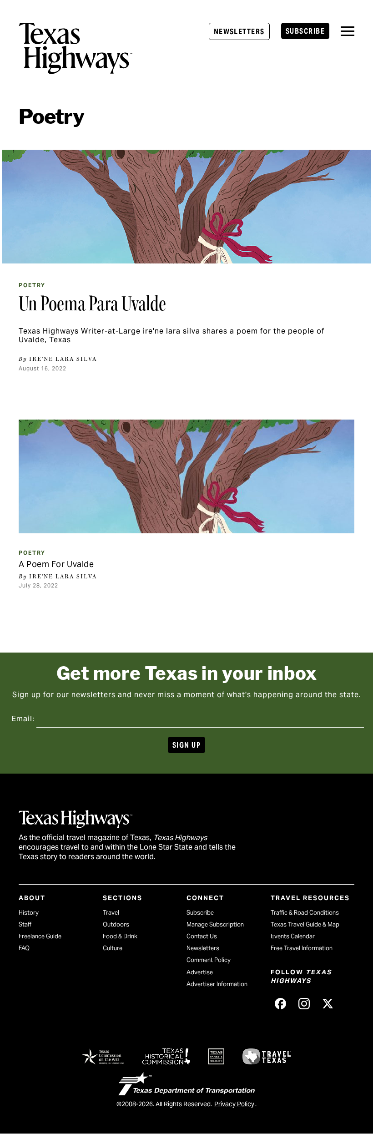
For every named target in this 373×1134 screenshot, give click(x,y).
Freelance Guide (40, 936)
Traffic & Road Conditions (305, 912)
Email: (23, 719)
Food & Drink (120, 936)
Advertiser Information (216, 984)
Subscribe (305, 31)
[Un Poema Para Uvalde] (186, 206)
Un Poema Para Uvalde (92, 303)
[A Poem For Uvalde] (186, 476)
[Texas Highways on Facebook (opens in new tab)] (281, 1004)
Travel (111, 912)
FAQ (24, 948)
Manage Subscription (215, 924)
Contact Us (201, 936)
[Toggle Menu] (347, 31)
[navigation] (347, 31)
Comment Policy (208, 960)
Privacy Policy (234, 1104)
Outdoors (116, 924)
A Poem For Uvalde (56, 564)
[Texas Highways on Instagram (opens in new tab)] (304, 1004)
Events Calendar (293, 936)
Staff (25, 924)
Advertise (199, 972)
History (29, 912)
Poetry (32, 285)
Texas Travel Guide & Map (305, 924)
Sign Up (186, 745)
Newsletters (239, 31)
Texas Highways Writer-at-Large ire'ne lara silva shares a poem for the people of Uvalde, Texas (171, 335)
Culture (112, 948)
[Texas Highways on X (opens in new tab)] (328, 1004)
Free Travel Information (302, 948)
